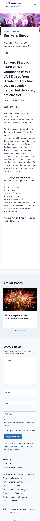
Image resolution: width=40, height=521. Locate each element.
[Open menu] (35, 4)
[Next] (34, 308)
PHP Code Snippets (11, 520)
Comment (10, 360)
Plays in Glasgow (10, 501)
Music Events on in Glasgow (15, 489)
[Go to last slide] (6, 308)
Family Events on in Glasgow (15, 482)
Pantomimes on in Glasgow (15, 497)
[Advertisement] (20, 246)
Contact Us (8, 463)
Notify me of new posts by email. (20, 430)
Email (8, 403)
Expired (7, 31)
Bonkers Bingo (17, 218)
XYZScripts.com (29, 520)
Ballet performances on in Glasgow (18, 474)
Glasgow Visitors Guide (13, 467)
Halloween (15, 31)
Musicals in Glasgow (12, 486)
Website (8, 414)
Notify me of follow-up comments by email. (19, 424)
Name (8, 392)
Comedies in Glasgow (12, 478)
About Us (7, 460)
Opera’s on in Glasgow (13, 493)
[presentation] (20, 299)
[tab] (15, 330)
